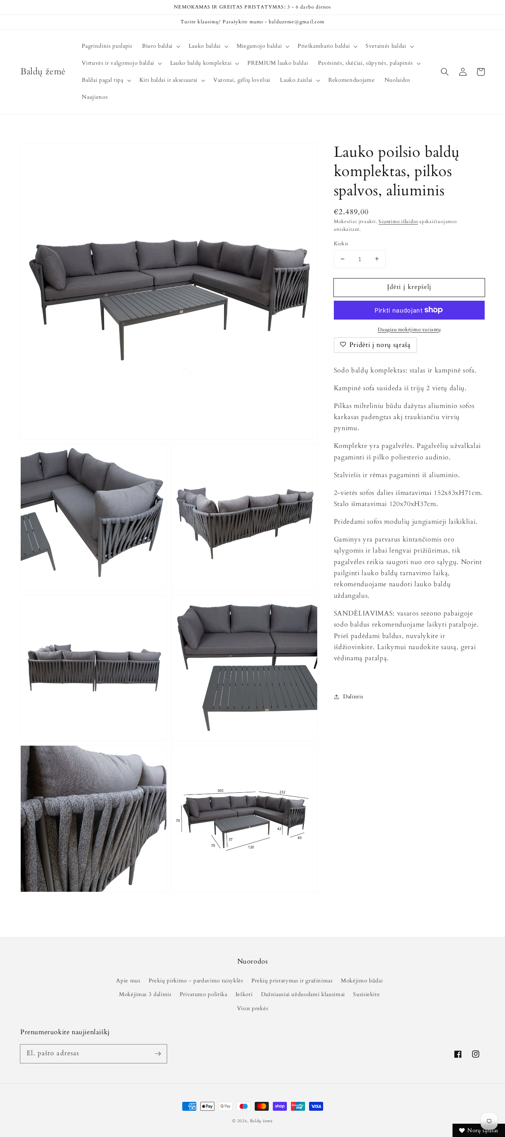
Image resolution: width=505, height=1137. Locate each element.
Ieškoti (244, 994)
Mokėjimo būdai (362, 981)
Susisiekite (366, 994)
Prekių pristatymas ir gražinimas (292, 981)
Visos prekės (252, 1008)
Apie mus (128, 981)
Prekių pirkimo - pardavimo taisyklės (196, 981)
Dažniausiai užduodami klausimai (303, 994)
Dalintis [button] (353, 696)
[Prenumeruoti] (158, 1053)
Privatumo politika (203, 994)
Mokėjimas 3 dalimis (145, 994)
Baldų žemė (261, 1121)
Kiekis (341, 243)
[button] (445, 72)
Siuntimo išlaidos (398, 221)
